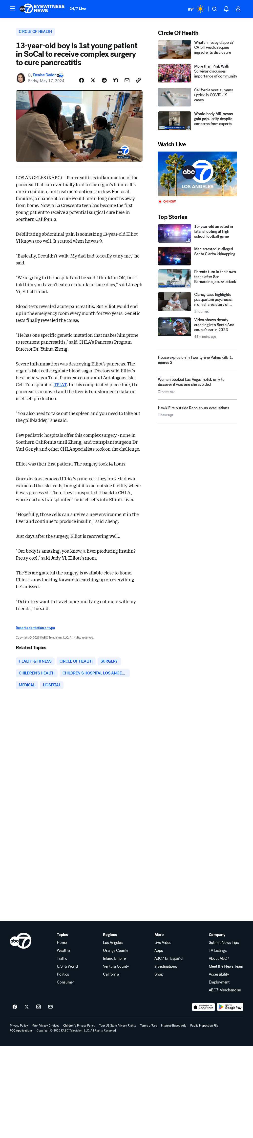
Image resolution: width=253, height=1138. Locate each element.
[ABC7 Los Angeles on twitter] (27, 1007)
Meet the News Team (226, 966)
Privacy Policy (19, 1025)
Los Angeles (112, 943)
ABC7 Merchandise (225, 990)
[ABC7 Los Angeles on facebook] (15, 1007)
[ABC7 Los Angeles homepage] (42, 8)
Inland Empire (114, 958)
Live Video (162, 943)
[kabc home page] (20, 941)
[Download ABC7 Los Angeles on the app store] (203, 1007)
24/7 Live (77, 8)
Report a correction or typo (35, 627)
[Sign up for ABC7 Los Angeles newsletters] (50, 1007)
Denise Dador (44, 75)
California (111, 974)
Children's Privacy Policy (79, 1025)
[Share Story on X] (93, 80)
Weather (64, 951)
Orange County (115, 951)
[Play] (197, 174)
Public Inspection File (204, 1025)
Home (62, 943)
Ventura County (116, 966)
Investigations (165, 966)
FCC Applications (21, 1030)
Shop (158, 974)
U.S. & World (67, 966)
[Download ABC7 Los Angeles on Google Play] (230, 1007)
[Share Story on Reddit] (104, 80)
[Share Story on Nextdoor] (115, 80)
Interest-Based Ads (173, 1025)
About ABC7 (219, 958)
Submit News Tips (224, 943)
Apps (158, 951)
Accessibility (219, 974)
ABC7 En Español (168, 958)
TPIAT (60, 384)
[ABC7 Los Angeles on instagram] (38, 1007)
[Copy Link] (138, 80)
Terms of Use (148, 1025)
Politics (63, 974)
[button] (12, 8)
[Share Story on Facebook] (81, 80)
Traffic (62, 958)
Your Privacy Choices (45, 1025)
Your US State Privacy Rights (117, 1025)
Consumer (65, 982)
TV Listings (217, 951)
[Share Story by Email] (127, 80)
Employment (219, 982)
